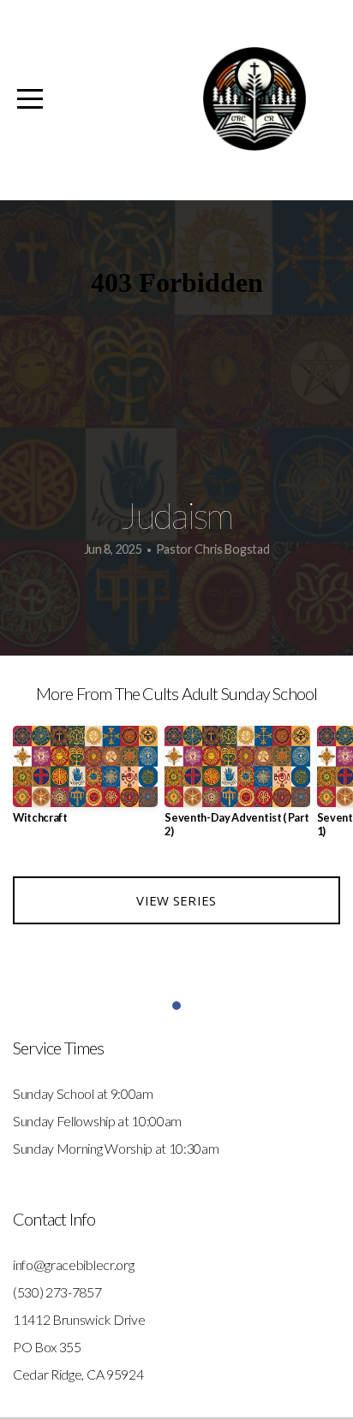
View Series (176, 900)
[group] (85, 782)
